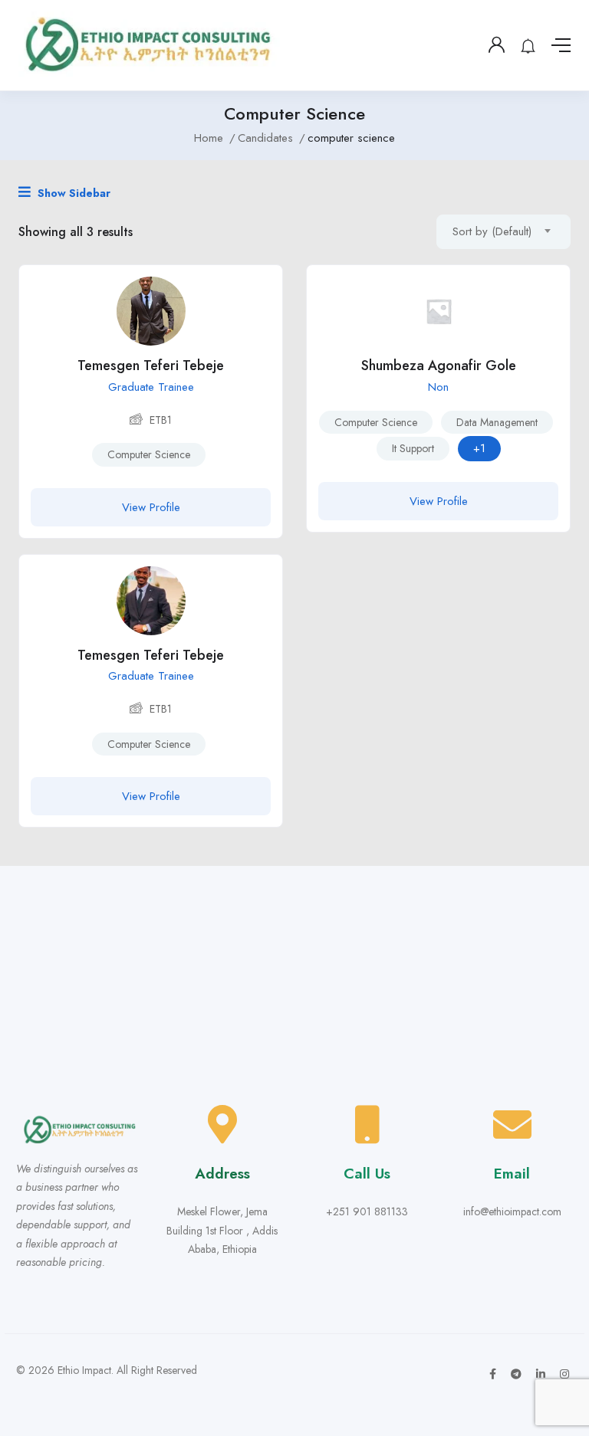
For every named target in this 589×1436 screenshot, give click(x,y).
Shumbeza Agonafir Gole (438, 365)
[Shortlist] (259, 288)
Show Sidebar (72, 193)
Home (208, 138)
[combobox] (503, 232)
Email (512, 1173)
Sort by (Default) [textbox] (491, 231)
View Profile (151, 507)
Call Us (367, 1173)
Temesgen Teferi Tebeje (150, 365)
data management (497, 422)
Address (222, 1173)
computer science (148, 454)
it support (413, 448)
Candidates (265, 138)
